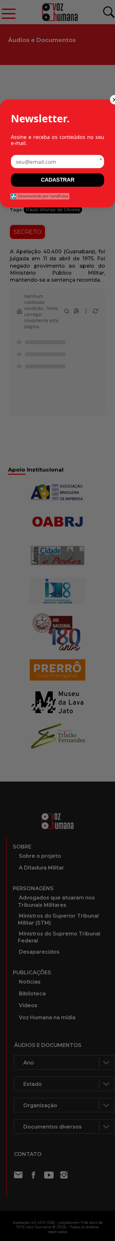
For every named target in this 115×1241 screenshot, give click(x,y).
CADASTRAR (57, 180)
